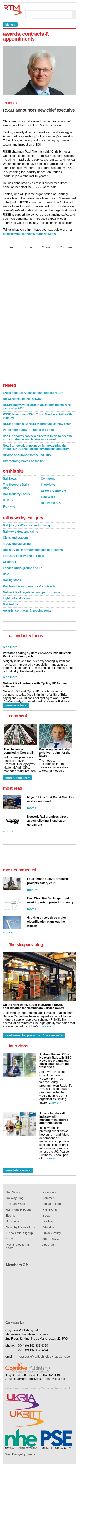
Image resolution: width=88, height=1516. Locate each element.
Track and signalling (17, 543)
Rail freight (10, 604)
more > (32, 808)
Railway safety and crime (20, 531)
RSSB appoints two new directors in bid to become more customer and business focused (38, 437)
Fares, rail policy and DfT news (24, 556)
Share (46, 247)
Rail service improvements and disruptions (33, 550)
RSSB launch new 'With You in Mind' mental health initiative (37, 416)
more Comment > (17, 778)
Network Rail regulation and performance (31, 592)
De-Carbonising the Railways (23, 399)
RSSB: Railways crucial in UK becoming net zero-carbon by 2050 (37, 406)
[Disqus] (39, 317)
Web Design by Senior (20, 1454)
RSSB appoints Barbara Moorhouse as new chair (37, 424)
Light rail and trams (16, 598)
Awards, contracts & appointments (27, 610)
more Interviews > (17, 1170)
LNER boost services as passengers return (33, 392)
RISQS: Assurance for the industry (27, 455)
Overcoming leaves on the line (24, 461)
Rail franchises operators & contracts (29, 586)
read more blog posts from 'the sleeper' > (34, 1035)
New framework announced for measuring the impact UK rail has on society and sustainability (36, 447)
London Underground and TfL (23, 568)
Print (12, 247)
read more (10, 668)
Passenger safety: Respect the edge (28, 430)
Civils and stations (16, 537)
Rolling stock (12, 580)
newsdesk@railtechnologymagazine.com (45, 1356)
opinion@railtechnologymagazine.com (29, 234)
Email (29, 247)
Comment (66, 247)
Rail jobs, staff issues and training (26, 525)
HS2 (6, 574)
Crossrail (9, 562)
